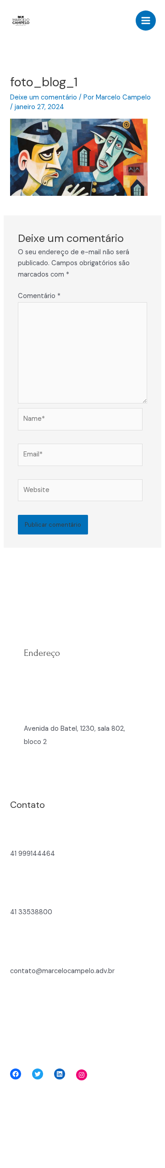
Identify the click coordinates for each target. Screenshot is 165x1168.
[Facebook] (15, 1073)
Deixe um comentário (43, 97)
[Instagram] (81, 1074)
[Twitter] (37, 1073)
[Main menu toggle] (146, 20)
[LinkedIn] (59, 1073)
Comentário (39, 296)
